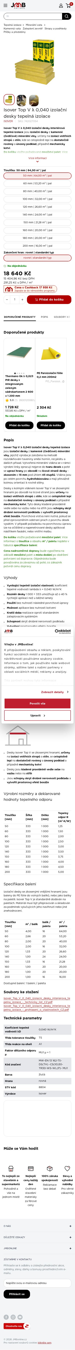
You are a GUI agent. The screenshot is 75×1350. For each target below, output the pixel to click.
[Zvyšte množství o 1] (22, 299)
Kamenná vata (12, 29)
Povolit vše (37, 703)
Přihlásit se (17, 1294)
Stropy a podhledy (56, 29)
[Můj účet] (61, 6)
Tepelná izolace (12, 25)
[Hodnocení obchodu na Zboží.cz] (17, 1326)
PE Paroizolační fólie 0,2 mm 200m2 (50, 375)
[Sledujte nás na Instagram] (13, 1317)
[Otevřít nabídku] (5, 5)
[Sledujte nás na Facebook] (6, 1317)
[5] (23, 373)
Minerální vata (34, 25)
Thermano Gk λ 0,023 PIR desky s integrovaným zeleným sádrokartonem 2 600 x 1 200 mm (19, 386)
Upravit (35, 715)
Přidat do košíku (51, 299)
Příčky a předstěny (15, 32)
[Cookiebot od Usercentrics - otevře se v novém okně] (55, 631)
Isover (8, 121)
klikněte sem (44, 1343)
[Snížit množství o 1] (7, 299)
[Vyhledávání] (66, 16)
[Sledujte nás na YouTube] (20, 1317)
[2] (17, 373)
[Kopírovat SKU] (63, 381)
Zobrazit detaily (52, 692)
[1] (15, 373)
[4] (21, 373)
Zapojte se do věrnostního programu (35, 291)
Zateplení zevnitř (33, 29)
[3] (19, 373)
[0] (68, 5)
